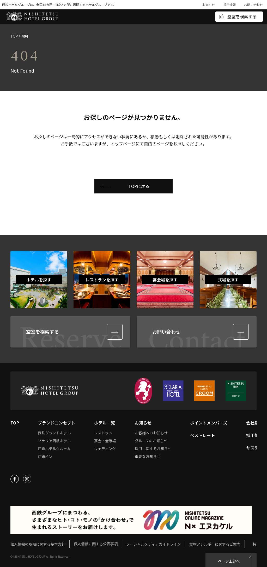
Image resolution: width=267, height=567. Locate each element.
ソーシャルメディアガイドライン (153, 544)
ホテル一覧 (104, 423)
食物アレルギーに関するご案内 (214, 544)
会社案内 (254, 423)
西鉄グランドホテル (54, 433)
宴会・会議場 (105, 440)
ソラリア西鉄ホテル (54, 440)
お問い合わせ (253, 4)
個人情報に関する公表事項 (96, 544)
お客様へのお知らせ (151, 433)
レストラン (103, 433)
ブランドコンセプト (56, 423)
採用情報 (229, 4)
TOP (14, 36)
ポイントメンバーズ (208, 423)
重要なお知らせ (147, 456)
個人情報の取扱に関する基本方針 (37, 544)
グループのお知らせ (151, 440)
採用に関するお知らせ (153, 448)
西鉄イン (45, 456)
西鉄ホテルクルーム (54, 448)
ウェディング (105, 448)
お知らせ (208, 4)
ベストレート (202, 435)
